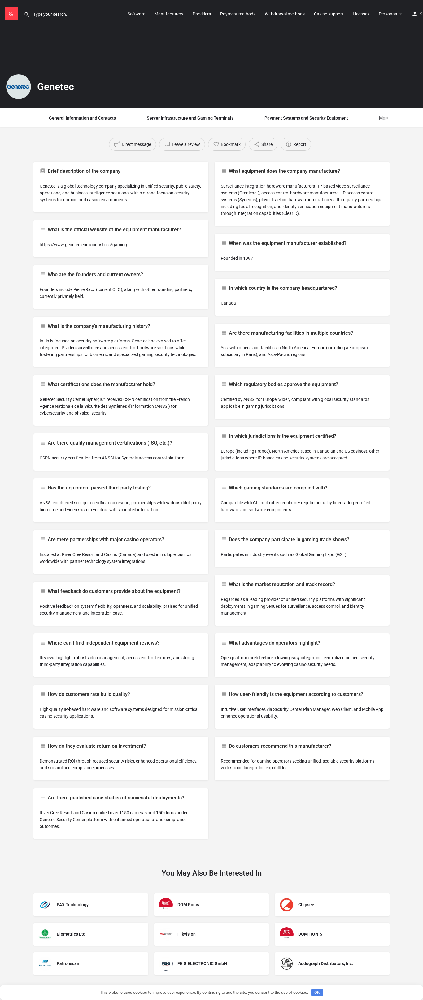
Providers (202, 13)
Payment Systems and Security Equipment (306, 117)
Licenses (361, 13)
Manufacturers (169, 13)
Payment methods (237, 13)
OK (317, 992)
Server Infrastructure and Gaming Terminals (190, 117)
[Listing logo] (18, 86)
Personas (388, 13)
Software (136, 13)
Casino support (328, 13)
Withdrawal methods (285, 13)
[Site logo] (12, 13)
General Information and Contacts (82, 117)
